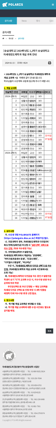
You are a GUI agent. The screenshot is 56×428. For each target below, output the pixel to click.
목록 (49, 330)
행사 (38, 20)
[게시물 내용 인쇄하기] (49, 63)
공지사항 (8, 20)
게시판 (11, 39)
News (24, 20)
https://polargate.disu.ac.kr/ (20, 238)
